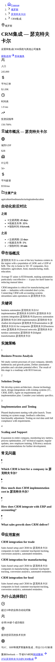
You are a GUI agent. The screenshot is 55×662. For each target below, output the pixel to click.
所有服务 (19, 56)
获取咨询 (6, 56)
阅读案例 (38, 654)
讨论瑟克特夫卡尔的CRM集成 (17, 659)
